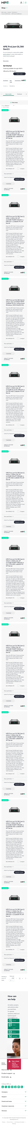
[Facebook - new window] (15, 1087)
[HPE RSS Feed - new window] (22, 1087)
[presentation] (26, 94)
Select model (19, 74)
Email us (14, 1032)
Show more (5, 61)
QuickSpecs (5, 80)
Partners (4, 1110)
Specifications (18, 80)
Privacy (3, 1122)
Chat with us (12, 86)
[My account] (21, 2)
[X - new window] (6, 1087)
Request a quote (19, 179)
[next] (25, 978)
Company (5, 1092)
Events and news (7, 1101)
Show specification (8, 173)
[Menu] (25, 2)
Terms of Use (10, 1122)
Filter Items (15, 102)
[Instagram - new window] (9, 1087)
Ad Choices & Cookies (19, 1122)
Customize (8, 183)
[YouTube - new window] (19, 1087)
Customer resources (8, 1106)
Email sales (5, 1077)
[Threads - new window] (12, 1087)
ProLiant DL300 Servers (6, 13)
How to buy (15, 1036)
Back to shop (4, 12)
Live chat (14, 1020)
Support (4, 1096)
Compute (9, 12)
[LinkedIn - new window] (3, 1087)
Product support (14, 1026)
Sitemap (14, 1123)
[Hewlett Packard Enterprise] (5, 2)
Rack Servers (14, 12)
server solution (6, 54)
